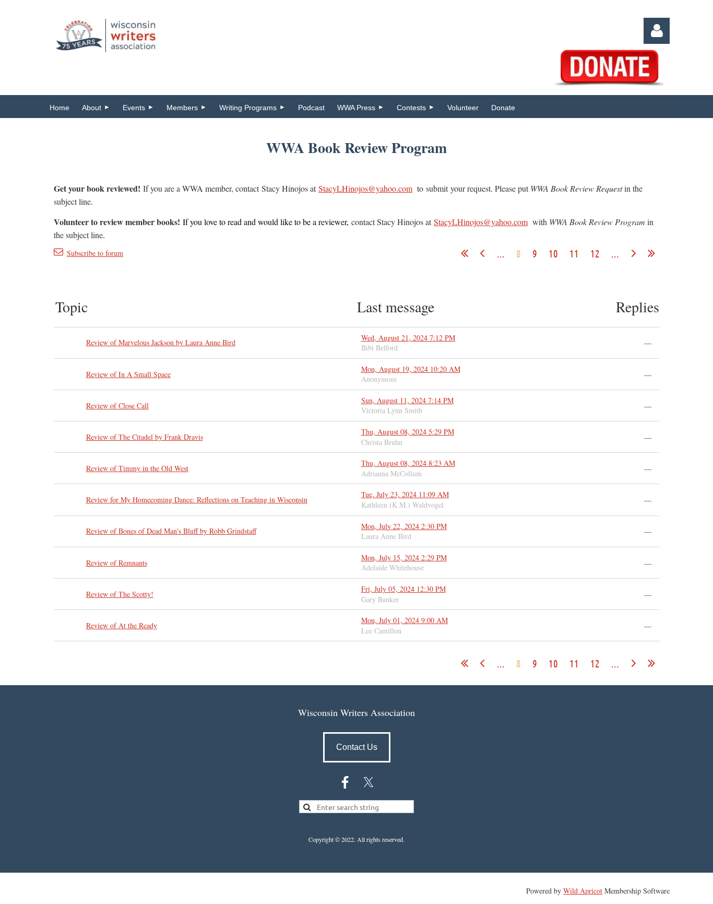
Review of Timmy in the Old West (137, 468)
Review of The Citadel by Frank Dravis (144, 437)
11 (574, 253)
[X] (368, 782)
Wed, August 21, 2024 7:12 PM (408, 338)
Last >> (651, 253)
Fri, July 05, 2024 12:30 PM (403, 589)
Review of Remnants (116, 563)
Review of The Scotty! (119, 594)
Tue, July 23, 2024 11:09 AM (405, 494)
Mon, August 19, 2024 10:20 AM (410, 369)
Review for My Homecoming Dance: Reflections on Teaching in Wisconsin (196, 499)
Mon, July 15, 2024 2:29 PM (404, 557)
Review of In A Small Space (128, 374)
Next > (633, 253)
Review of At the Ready (121, 625)
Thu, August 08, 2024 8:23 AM (408, 463)
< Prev (482, 253)
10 (553, 253)
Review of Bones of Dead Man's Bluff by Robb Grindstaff (171, 531)
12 (595, 253)
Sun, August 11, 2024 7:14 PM (407, 400)
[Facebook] (345, 782)
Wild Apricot (582, 891)
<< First (464, 253)
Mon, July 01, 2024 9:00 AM (404, 620)
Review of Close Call (117, 405)
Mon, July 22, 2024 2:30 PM (404, 526)
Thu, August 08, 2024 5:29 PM (407, 432)
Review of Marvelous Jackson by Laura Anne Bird (160, 342)
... (501, 253)
